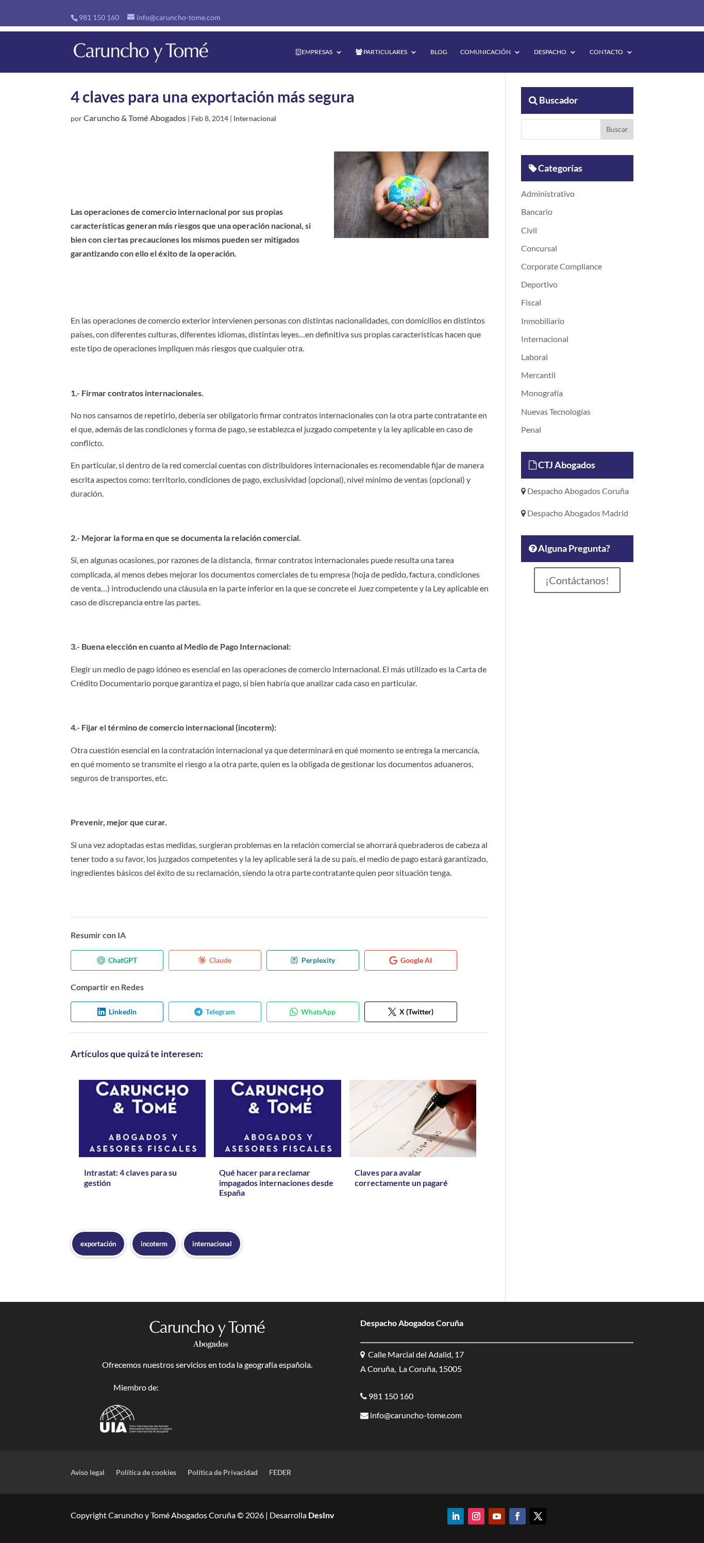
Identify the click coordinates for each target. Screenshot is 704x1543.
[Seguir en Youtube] (497, 1516)
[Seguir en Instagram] (476, 1516)
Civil (529, 230)
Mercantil (538, 375)
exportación (98, 1244)
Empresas (316, 52)
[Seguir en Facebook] (517, 1516)
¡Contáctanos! (577, 580)
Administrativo (548, 193)
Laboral (534, 357)
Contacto (606, 52)
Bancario (536, 211)
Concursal (539, 248)
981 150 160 (99, 17)
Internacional (254, 118)
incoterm (154, 1244)
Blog (438, 52)
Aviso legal (88, 1473)
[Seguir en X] (538, 1516)
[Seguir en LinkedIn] (455, 1516)
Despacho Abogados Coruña (577, 491)
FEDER (280, 1473)
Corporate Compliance (561, 266)
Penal (531, 429)
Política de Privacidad (223, 1473)
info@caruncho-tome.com (415, 1415)
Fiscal (531, 302)
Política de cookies (146, 1473)
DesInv (320, 1515)
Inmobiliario (542, 321)
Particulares (384, 52)
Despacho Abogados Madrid (577, 513)
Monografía (542, 393)
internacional (212, 1244)
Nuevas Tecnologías (556, 411)
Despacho (550, 52)
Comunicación (485, 52)
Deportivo (539, 284)
